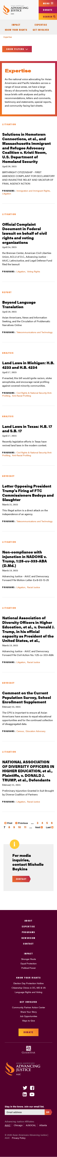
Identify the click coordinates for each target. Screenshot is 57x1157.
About (29, 920)
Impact (16, 24)
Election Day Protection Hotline (28, 983)
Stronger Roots (28, 959)
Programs (28, 932)
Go (48, 1112)
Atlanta (43, 1125)
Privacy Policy (18, 1137)
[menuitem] (16, 24)
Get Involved (41, 29)
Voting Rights (33, 271)
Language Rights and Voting (28, 992)
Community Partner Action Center (28, 1007)
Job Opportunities (28, 1016)
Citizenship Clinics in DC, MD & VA (29, 987)
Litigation (6, 193)
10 (19, 827)
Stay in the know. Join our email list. (24, 1106)
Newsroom (28, 937)
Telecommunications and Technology (34, 332)
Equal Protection (29, 963)
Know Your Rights (16, 29)
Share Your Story (28, 1011)
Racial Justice (33, 587)
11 (25, 827)
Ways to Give (28, 1020)
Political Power (28, 967)
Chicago (18, 1125)
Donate (47, 9)
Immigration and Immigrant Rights (33, 190)
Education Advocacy (35, 731)
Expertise (41, 24)
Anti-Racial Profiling (21, 395)
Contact (28, 943)
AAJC (7, 1125)
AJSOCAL (31, 1125)
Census (20, 731)
